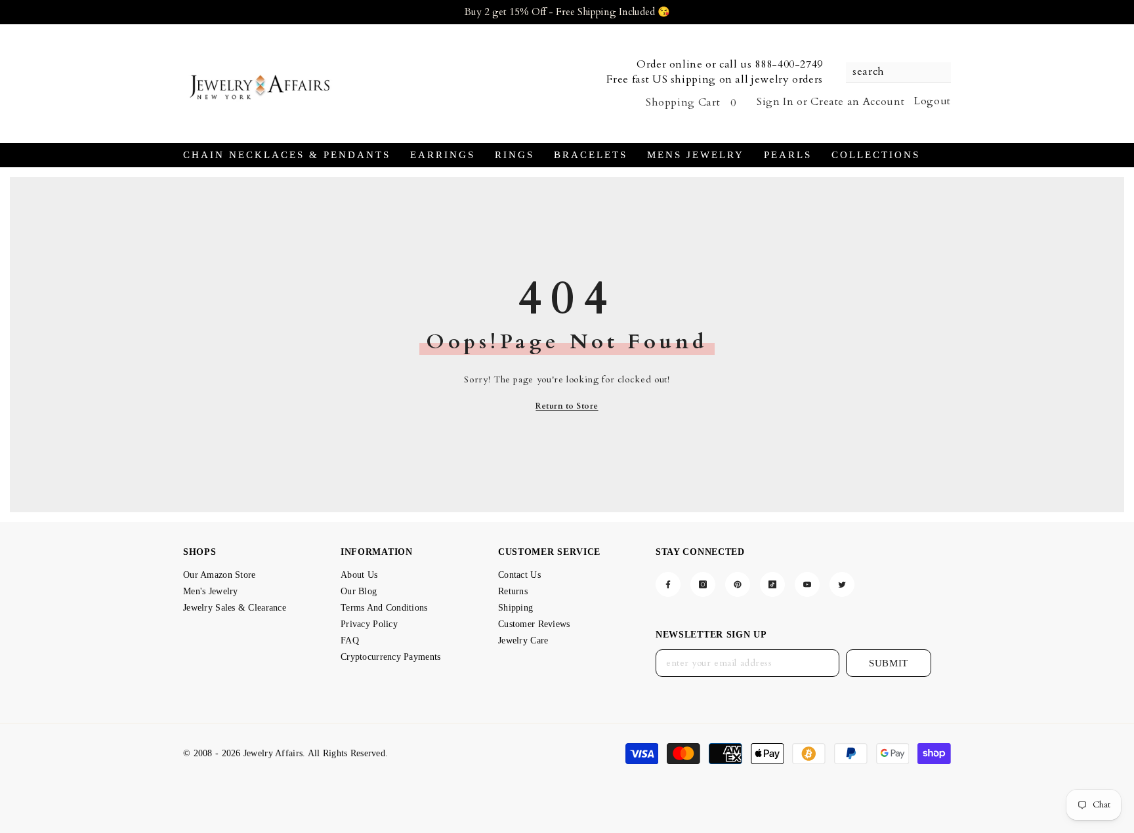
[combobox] (892, 72)
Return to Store (567, 406)
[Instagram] (702, 584)
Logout (932, 101)
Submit (888, 663)
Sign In (775, 101)
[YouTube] (807, 584)
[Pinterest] (737, 584)
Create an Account (857, 101)
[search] (898, 72)
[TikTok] (772, 584)
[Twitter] (842, 584)
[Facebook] (668, 584)
